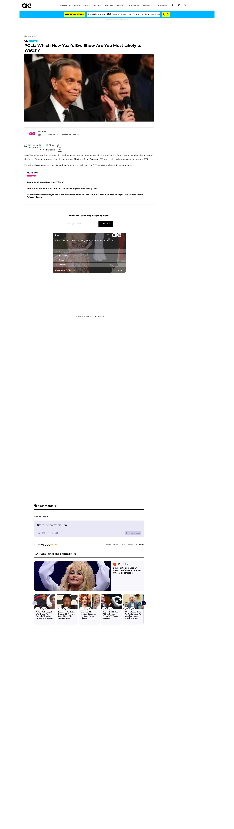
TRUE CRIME (133, 5)
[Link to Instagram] (179, 5)
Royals (97, 5)
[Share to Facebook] (33, 145)
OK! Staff (42, 131)
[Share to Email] (59, 145)
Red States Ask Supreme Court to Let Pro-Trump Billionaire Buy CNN (62, 188)
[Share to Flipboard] (50, 145)
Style (87, 5)
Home (27, 36)
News (34, 36)
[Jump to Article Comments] (25, 145)
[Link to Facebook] (173, 5)
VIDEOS (120, 5)
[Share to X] (42, 145)
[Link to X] (185, 5)
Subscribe (162, 5)
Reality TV (64, 5)
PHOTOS (109, 5)
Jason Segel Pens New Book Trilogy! (45, 182)
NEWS (77, 5)
